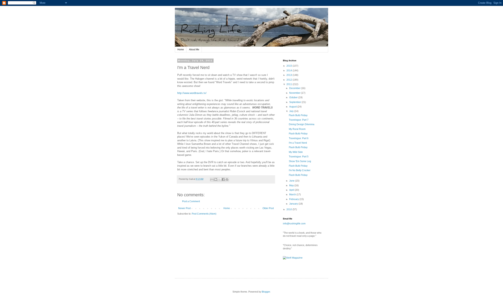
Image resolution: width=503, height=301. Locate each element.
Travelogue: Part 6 (298, 138)
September (295, 102)
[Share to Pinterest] (227, 179)
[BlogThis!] (216, 179)
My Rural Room (297, 129)
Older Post (268, 208)
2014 (289, 70)
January (293, 203)
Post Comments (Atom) (204, 213)
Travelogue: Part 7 (298, 119)
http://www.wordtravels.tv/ (192, 93)
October (293, 97)
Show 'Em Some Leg (300, 161)
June (292, 180)
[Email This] (212, 179)
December (295, 88)
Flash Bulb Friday (298, 115)
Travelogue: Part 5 (298, 156)
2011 (289, 84)
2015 (289, 65)
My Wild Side (296, 152)
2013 (289, 75)
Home (180, 49)
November (295, 93)
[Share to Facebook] (223, 179)
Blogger (266, 291)
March (292, 194)
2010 (289, 209)
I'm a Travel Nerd (298, 142)
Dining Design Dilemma (301, 124)
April (292, 190)
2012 (289, 79)
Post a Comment (191, 201)
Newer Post (184, 208)
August (293, 106)
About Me (194, 49)
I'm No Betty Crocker (299, 170)
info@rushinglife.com (294, 223)
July (291, 111)
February (294, 199)
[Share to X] (219, 179)
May (291, 185)
